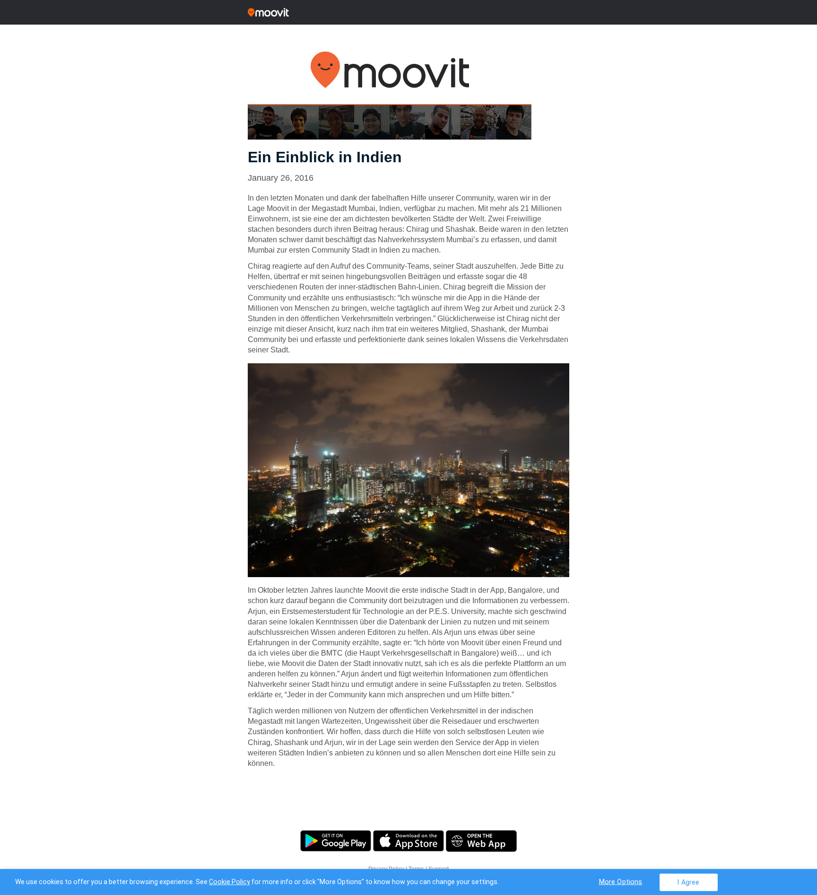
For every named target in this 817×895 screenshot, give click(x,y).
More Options (621, 881)
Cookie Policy (229, 882)
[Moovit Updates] (408, 12)
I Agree (688, 882)
